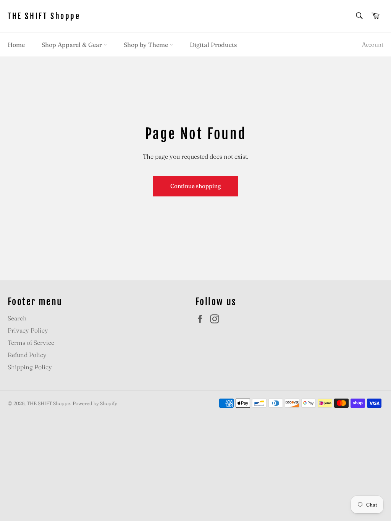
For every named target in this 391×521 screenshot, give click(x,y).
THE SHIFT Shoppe (44, 16)
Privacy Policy (28, 330)
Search (17, 318)
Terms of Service (31, 342)
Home (16, 44)
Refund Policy (27, 355)
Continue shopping (195, 186)
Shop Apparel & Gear (72, 44)
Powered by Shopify (95, 403)
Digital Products (213, 44)
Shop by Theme (147, 44)
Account (372, 44)
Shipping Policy (30, 367)
